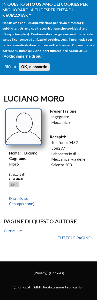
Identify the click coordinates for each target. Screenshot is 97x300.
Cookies (56, 273)
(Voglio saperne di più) (22, 56)
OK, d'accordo (34, 67)
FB (80, 287)
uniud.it (24, 287)
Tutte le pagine (74, 237)
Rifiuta (10, 66)
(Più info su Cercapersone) (21, 201)
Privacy (40, 273)
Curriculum (13, 231)
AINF (37, 287)
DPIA (14, 184)
